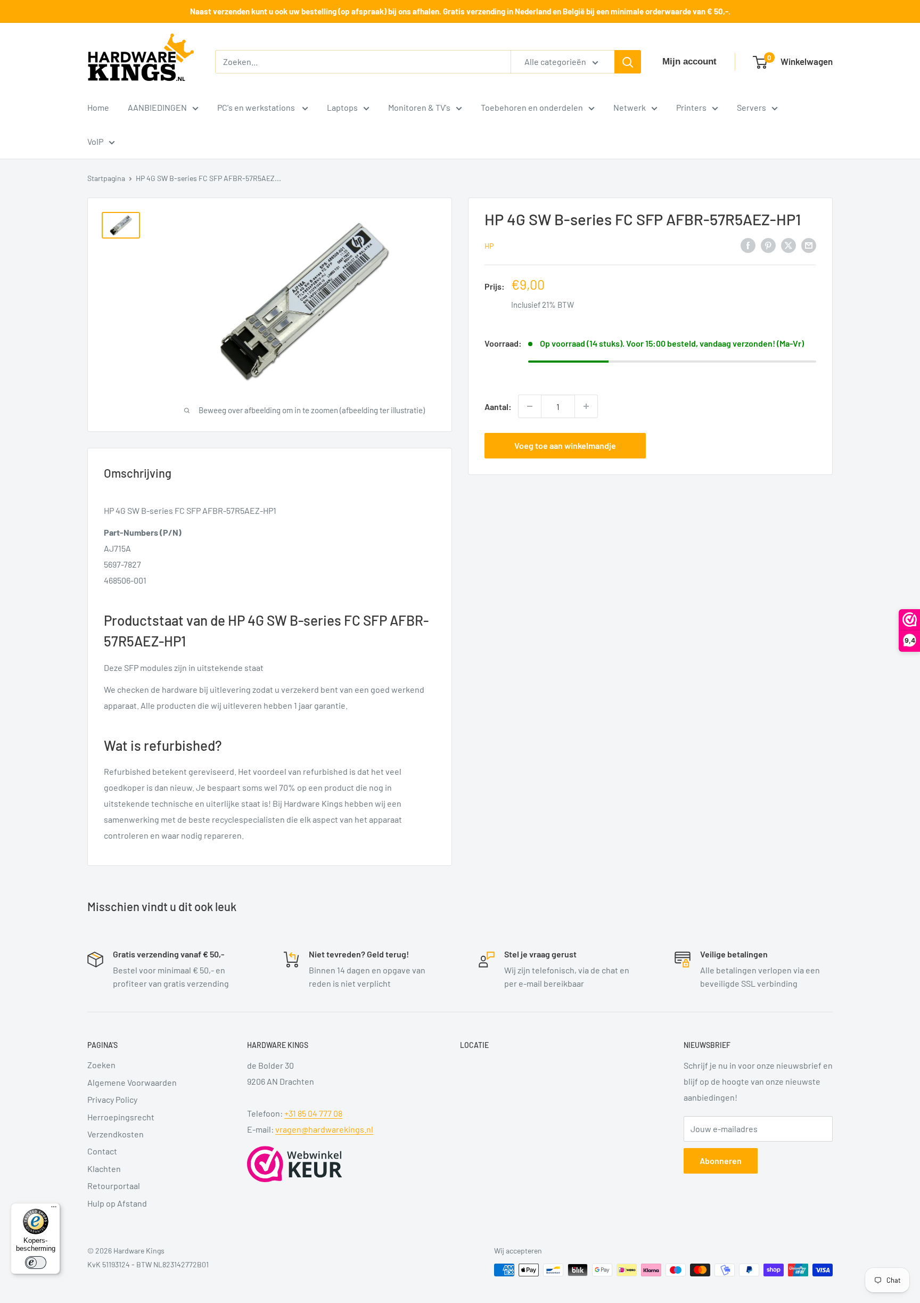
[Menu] (53, 1209)
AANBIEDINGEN (157, 107)
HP (489, 245)
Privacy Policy (112, 1099)
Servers (751, 107)
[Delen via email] (808, 244)
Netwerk (629, 107)
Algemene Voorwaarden (132, 1082)
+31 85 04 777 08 (313, 1113)
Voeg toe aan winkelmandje (565, 445)
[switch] (35, 1262)
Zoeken (101, 1065)
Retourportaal (113, 1186)
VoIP (95, 141)
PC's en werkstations (257, 107)
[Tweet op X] (788, 244)
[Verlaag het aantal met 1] (530, 406)
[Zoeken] (627, 61)
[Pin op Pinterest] (768, 244)
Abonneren (721, 1161)
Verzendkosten (115, 1134)
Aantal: (498, 406)
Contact (102, 1151)
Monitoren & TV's (419, 107)
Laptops (342, 107)
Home (98, 107)
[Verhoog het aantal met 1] (586, 406)
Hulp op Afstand (117, 1203)
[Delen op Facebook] (748, 244)
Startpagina (106, 178)
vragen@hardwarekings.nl (324, 1129)
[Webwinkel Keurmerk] (294, 1164)
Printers (691, 107)
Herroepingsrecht (120, 1117)
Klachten (104, 1168)
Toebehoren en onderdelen (532, 107)
